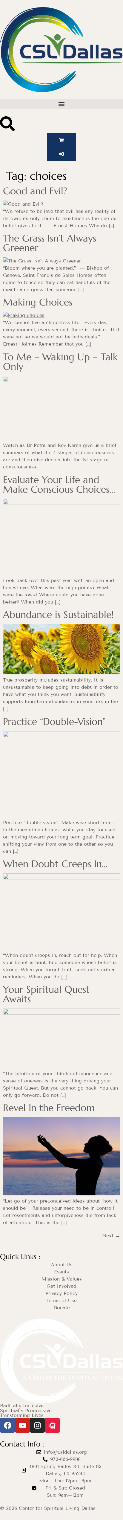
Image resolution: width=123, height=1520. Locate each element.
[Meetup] (52, 1425)
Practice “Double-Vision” (54, 722)
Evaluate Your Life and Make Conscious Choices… (59, 484)
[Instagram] (37, 1425)
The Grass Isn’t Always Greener (49, 243)
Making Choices (37, 302)
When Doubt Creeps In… (55, 864)
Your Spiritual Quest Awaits (46, 994)
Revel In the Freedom (49, 1108)
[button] (61, 104)
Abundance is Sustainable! (58, 615)
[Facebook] (7, 1425)
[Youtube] (22, 1425)
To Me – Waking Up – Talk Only (60, 361)
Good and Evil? (35, 191)
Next (111, 1235)
